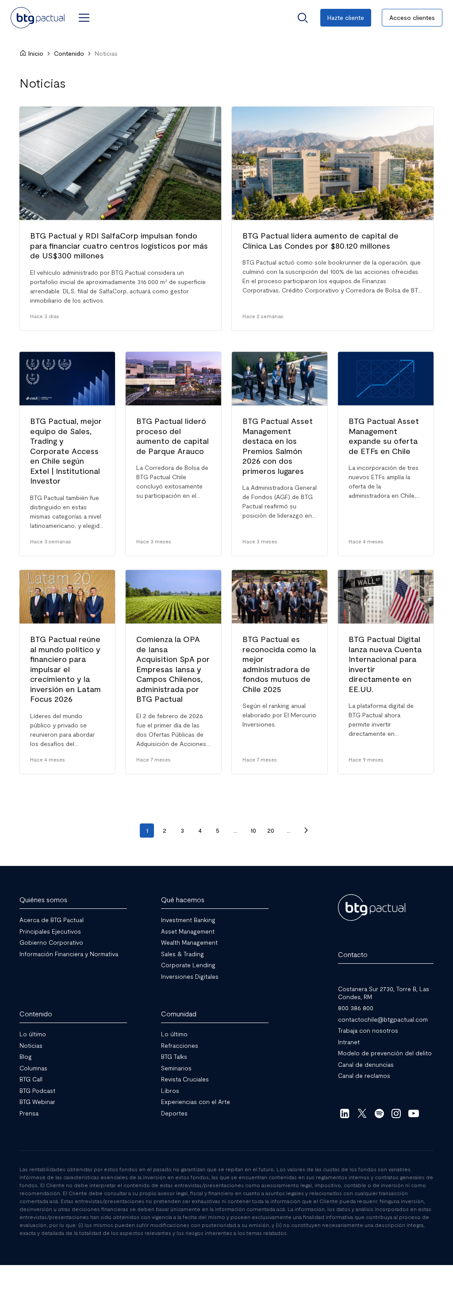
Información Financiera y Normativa (68, 953)
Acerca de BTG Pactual (51, 919)
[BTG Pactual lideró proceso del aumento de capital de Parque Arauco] (173, 454)
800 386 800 (355, 1008)
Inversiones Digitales (190, 976)
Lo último (32, 1034)
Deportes (174, 1112)
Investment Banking (188, 919)
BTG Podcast (37, 1090)
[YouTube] (413, 1113)
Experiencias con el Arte (195, 1101)
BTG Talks (174, 1056)
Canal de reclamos (364, 1075)
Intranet (349, 1041)
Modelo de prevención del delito (385, 1053)
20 (270, 830)
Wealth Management (189, 942)
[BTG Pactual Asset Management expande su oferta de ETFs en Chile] (386, 454)
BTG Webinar (37, 1101)
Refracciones (179, 1045)
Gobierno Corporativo (51, 942)
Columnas (33, 1067)
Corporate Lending (188, 965)
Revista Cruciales (185, 1079)
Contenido (69, 53)
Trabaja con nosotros (368, 1030)
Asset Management (188, 931)
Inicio (35, 53)
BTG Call (30, 1079)
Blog (25, 1056)
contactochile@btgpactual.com (383, 1019)
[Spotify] (379, 1113)
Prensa (28, 1112)
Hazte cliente (345, 17)
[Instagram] (396, 1113)
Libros (170, 1090)
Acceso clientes (412, 17)
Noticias (30, 1045)
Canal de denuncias (366, 1064)
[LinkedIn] (345, 1113)
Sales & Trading (182, 953)
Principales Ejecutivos (50, 931)
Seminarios (176, 1067)
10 (253, 830)
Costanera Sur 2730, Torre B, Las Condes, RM (383, 992)
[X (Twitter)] (362, 1113)
